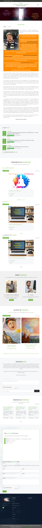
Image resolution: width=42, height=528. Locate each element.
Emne (4, 473)
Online (13, 509)
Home (13, 501)
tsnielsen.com (6, 505)
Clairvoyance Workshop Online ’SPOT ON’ (18, 147)
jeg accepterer (29, 526)
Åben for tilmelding (10, 135)
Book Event (14, 507)
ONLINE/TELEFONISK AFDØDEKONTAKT (17, 258)
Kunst (13, 512)
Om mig (5, 26)
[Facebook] (3, 507)
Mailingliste (14, 514)
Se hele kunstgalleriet (6, 315)
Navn (4, 468)
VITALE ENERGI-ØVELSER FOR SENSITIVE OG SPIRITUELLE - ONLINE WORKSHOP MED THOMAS (22, 133)
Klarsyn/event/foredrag (12, 295)
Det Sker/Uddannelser (16, 503)
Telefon (23, 473)
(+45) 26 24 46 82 (7, 1)
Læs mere (11, 195)
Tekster (13, 516)
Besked (4, 478)
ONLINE (31, 295)
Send (4, 491)
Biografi (9, 26)
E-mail (23, 468)
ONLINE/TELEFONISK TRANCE (15, 224)
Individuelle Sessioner (15, 505)
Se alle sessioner (5, 170)
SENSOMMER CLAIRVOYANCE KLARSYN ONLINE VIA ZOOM (20, 140)
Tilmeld (37, 390)
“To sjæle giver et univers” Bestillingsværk (30, 345)
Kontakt (13, 518)
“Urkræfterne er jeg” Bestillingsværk (12, 346)
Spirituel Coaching (13, 191)
